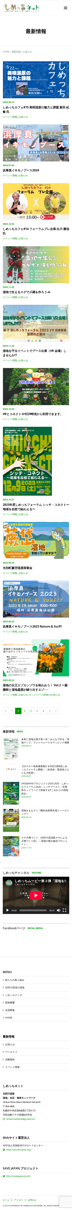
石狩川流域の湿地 (14, 987)
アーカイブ (11, 1052)
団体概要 (10, 1002)
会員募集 (10, 1010)
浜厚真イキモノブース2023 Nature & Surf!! (32, 626)
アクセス (18, 1200)
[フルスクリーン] (64, 910)
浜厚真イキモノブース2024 (21, 170)
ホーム (6, 1200)
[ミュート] (58, 910)
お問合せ (32, 1200)
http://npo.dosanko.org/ (18, 1149)
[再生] (7, 910)
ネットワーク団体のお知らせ (44, 694)
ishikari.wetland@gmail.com (20, 1119)
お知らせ (23, 116)
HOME (6, 51)
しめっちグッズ (13, 995)
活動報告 (10, 1059)
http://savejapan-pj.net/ (18, 1176)
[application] (36, 895)
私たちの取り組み (14, 980)
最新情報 (16, 51)
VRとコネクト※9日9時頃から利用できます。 (34, 414)
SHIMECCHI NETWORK (32, 1205)
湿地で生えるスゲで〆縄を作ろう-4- (27, 292)
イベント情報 (10, 116)
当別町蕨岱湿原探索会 (17, 568)
